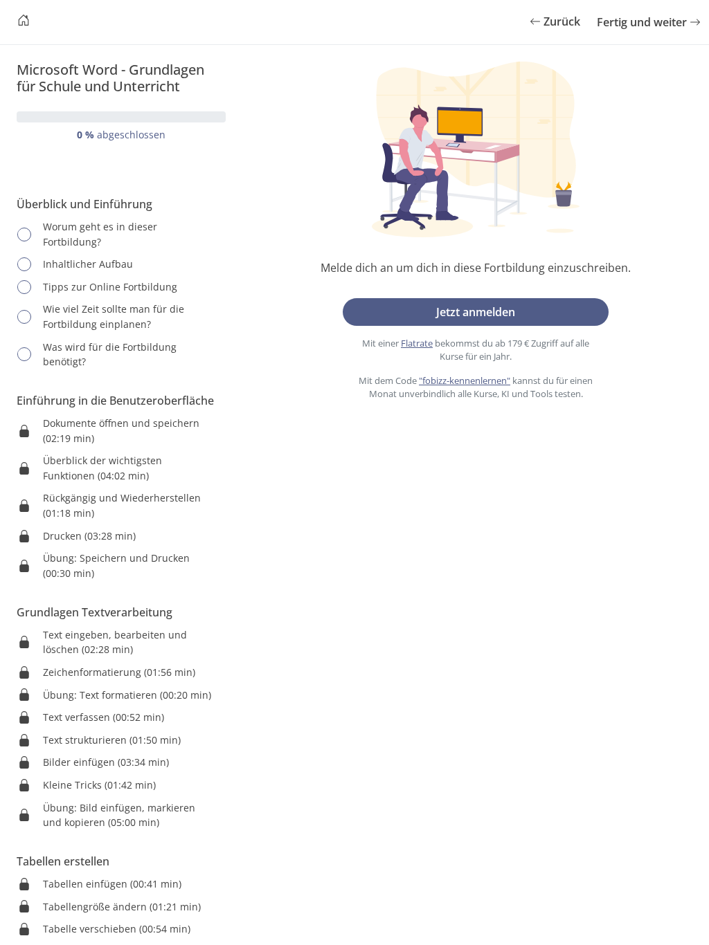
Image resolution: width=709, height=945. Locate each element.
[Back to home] (23, 22)
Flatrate (417, 343)
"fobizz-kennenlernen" (464, 380)
